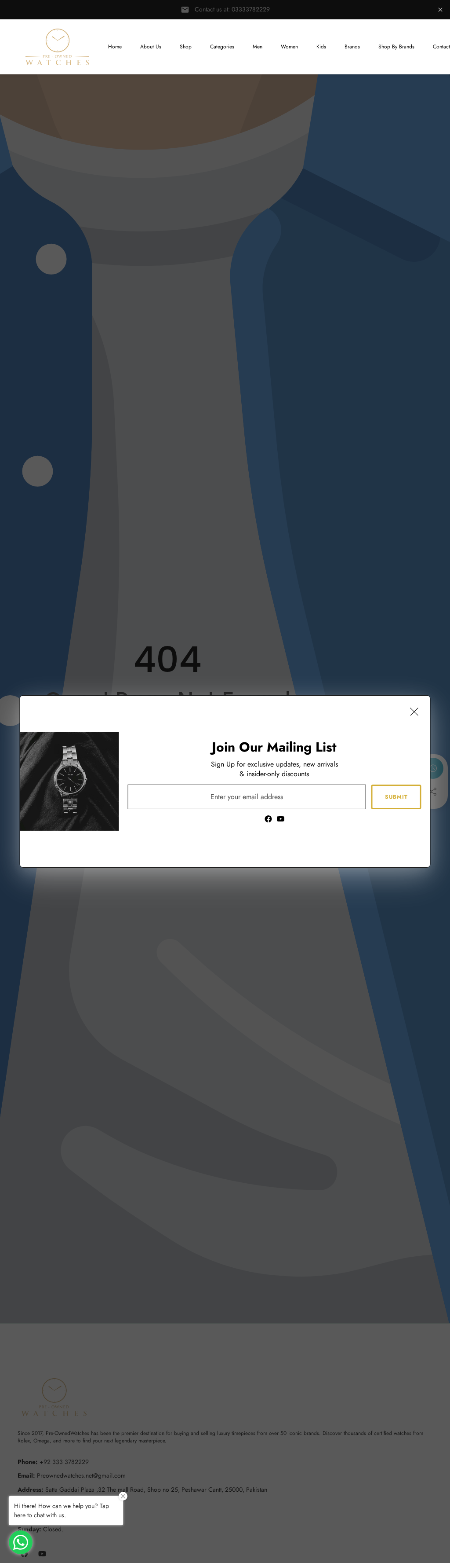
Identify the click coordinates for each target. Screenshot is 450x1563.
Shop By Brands (396, 47)
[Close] (414, 711)
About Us (150, 47)
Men (257, 47)
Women (289, 47)
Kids (321, 47)
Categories (222, 47)
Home (115, 47)
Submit (396, 796)
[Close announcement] (440, 9)
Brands (352, 47)
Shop (186, 47)
